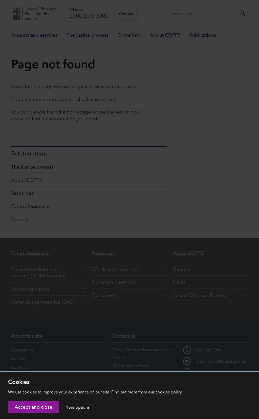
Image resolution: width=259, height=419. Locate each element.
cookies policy (169, 391)
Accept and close (33, 407)
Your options (78, 407)
